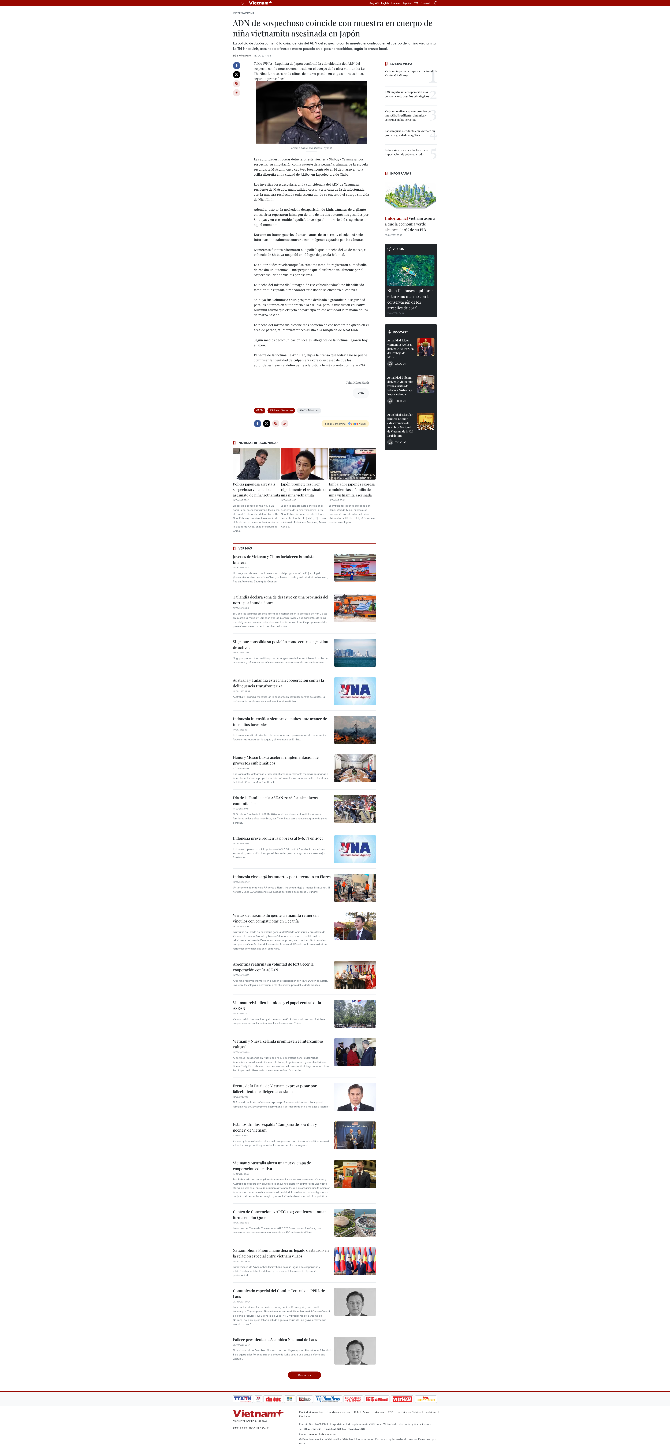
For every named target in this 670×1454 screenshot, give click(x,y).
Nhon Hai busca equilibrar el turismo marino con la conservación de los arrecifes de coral (410, 299)
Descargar (304, 1375)
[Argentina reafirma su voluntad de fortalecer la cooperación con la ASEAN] (355, 975)
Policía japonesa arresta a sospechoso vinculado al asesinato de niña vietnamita (256, 489)
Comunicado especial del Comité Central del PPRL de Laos (279, 1293)
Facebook (236, 65)
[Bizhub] (304, 1399)
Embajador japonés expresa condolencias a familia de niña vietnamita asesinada (352, 489)
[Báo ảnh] (402, 1399)
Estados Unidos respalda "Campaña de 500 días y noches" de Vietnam (275, 1127)
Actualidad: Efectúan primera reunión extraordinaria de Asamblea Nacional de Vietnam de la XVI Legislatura (400, 425)
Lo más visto (401, 64)
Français (395, 3)
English (385, 3)
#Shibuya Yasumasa (281, 410)
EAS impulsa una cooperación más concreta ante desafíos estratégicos (407, 94)
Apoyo (366, 1412)
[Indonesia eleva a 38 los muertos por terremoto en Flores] (355, 888)
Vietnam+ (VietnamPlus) (261, 3)
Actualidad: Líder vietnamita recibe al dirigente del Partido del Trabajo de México (400, 348)
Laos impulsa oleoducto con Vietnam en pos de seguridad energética (410, 133)
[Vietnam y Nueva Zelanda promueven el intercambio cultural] (355, 1052)
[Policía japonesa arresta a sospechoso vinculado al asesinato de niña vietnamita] (256, 464)
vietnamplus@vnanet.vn (322, 1434)
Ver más (245, 548)
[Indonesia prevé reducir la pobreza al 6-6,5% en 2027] (355, 849)
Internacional (244, 13)
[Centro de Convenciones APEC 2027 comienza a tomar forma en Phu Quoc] (355, 1223)
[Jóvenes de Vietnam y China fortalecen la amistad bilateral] (355, 568)
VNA (390, 1412)
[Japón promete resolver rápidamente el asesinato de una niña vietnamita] (304, 464)
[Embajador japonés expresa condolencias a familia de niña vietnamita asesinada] (352, 464)
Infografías (400, 173)
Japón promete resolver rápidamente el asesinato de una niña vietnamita (304, 489)
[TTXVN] (242, 1399)
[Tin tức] (273, 1399)
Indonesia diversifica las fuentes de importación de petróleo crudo (407, 152)
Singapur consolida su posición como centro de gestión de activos (280, 644)
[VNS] (328, 1399)
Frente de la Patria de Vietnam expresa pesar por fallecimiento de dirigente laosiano (275, 1088)
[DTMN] (377, 1399)
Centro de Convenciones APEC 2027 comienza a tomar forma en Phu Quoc (279, 1214)
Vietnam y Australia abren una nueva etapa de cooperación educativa (272, 1165)
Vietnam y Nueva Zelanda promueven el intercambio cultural (278, 1043)
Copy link (236, 92)
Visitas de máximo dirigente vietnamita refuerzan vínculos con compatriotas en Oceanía (276, 918)
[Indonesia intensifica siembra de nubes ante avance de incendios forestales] (355, 730)
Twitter (236, 74)
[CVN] (353, 1399)
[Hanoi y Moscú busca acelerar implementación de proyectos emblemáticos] (355, 768)
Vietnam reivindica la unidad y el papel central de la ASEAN (277, 1005)
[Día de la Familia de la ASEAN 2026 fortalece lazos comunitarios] (355, 809)
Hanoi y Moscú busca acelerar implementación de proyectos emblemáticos (276, 760)
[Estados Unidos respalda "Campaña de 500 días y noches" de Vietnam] (355, 1135)
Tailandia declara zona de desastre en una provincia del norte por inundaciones (280, 599)
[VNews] (258, 1399)
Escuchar (400, 363)
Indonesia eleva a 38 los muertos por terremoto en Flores (282, 876)
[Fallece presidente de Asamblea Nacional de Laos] (355, 1351)
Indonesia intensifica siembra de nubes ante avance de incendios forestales (280, 721)
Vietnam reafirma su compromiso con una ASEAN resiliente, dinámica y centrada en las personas (408, 115)
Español (407, 3)
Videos (398, 249)
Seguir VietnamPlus (336, 423)
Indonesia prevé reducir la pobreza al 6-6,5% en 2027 (278, 838)
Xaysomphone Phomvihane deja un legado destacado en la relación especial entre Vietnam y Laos (281, 1253)
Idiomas (379, 1412)
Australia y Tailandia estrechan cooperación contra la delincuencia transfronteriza (278, 682)
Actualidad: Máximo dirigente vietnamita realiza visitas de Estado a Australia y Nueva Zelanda (400, 386)
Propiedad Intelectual (311, 1412)
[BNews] (289, 1399)
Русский (425, 3)
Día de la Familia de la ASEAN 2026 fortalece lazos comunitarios (275, 800)
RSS (356, 1412)
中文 (416, 3)
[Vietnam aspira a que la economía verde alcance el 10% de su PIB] (411, 196)
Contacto (304, 1416)
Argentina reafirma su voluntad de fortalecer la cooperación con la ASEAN (273, 966)
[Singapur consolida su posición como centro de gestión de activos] (355, 653)
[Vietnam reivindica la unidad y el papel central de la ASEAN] (355, 1014)
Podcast (400, 332)
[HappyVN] (426, 1399)
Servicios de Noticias (409, 1412)
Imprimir (236, 83)
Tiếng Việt (373, 3)
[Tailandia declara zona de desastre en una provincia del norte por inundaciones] (355, 608)
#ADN (259, 410)
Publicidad (431, 1412)
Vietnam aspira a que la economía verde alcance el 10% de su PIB (410, 224)
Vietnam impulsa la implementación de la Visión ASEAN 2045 (411, 73)
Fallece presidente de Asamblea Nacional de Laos (275, 1339)
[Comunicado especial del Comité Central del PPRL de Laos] (355, 1302)
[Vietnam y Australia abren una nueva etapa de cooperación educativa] (355, 1174)
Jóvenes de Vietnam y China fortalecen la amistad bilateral (275, 559)
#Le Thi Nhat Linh (309, 410)
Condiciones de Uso (338, 1412)
